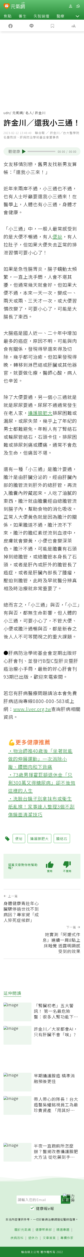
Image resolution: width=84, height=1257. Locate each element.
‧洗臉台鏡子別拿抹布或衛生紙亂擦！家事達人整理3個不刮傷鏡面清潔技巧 (41, 806)
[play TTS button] (24, 151)
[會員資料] (70, 6)
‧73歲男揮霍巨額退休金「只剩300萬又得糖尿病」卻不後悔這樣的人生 (41, 782)
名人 (28, 112)
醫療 (60, 16)
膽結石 (61, 838)
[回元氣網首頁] (18, 6)
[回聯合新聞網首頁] (7, 7)
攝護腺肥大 (40, 412)
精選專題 (63, 1230)
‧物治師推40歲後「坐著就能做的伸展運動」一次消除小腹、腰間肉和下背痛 (40, 758)
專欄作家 (67, 1238)
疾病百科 (17, 1238)
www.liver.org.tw (32, 709)
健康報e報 (45, 1208)
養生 (23, 16)
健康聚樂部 (43, 1230)
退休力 (33, 1238)
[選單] (78, 6)
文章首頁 (49, 1238)
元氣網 (17, 112)
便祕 (57, 236)
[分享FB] (10, 25)
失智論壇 (41, 16)
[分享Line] (31, 25)
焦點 (8, 16)
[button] (77, 16)
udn (7, 112)
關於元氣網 (22, 1230)
